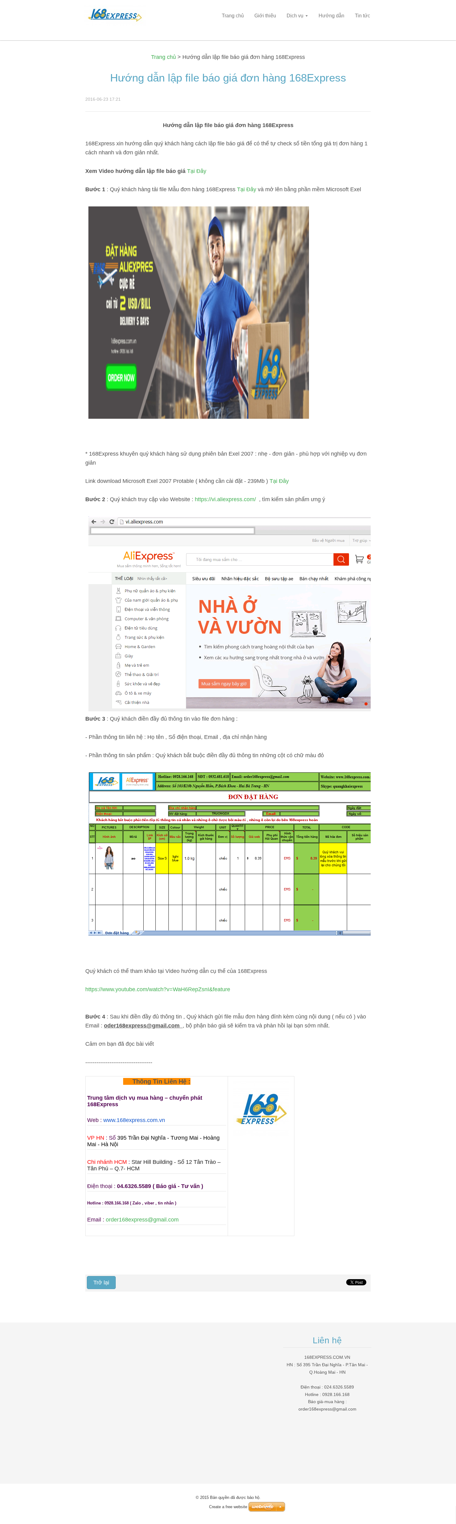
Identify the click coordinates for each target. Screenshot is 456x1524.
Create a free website (228, 1506)
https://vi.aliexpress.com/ (226, 499)
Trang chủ (163, 57)
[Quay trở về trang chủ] (128, 17)
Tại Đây (196, 171)
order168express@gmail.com (142, 1220)
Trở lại (101, 1282)
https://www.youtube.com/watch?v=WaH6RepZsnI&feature (157, 989)
